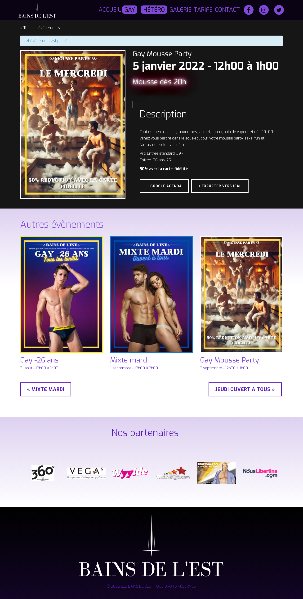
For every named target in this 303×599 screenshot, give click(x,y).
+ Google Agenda (164, 186)
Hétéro (154, 10)
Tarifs (203, 10)
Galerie (180, 10)
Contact (227, 10)
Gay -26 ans (39, 360)
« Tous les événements (40, 27)
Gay (130, 10)
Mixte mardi (129, 360)
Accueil (110, 10)
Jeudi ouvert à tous (245, 389)
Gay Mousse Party (229, 360)
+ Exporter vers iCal (219, 186)
